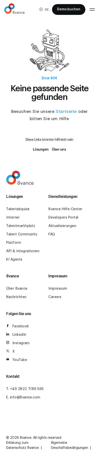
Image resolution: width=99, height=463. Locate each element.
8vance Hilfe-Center (65, 209)
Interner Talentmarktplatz (20, 222)
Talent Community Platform (21, 238)
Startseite (66, 112)
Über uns (59, 149)
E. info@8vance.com (23, 397)
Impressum (57, 288)
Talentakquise (17, 209)
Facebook (20, 326)
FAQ (51, 234)
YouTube (19, 360)
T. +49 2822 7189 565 (25, 389)
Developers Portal (63, 217)
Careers (54, 297)
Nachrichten (16, 297)
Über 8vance (16, 288)
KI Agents (14, 259)
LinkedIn (19, 334)
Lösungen (41, 149)
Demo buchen (68, 9)
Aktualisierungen (62, 226)
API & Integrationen (22, 251)
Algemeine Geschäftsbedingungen (70, 445)
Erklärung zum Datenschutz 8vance (23, 445)
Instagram (21, 343)
